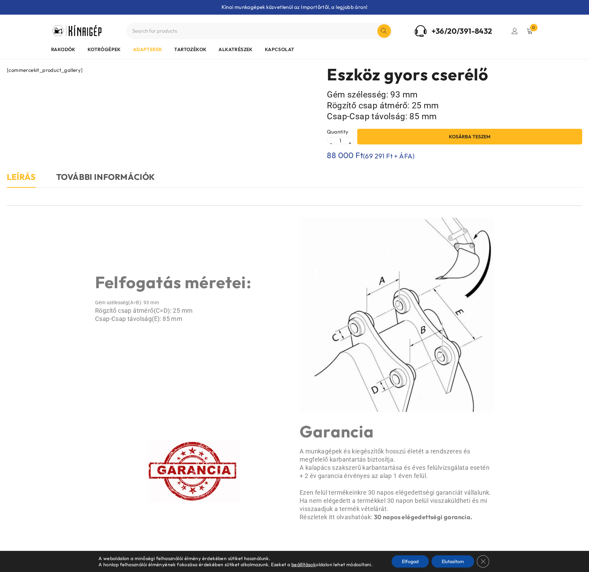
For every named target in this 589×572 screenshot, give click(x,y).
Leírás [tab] (21, 177)
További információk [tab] (105, 177)
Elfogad (410, 561)
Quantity (337, 132)
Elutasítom (453, 561)
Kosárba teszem (469, 137)
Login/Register (514, 31)
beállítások (303, 564)
